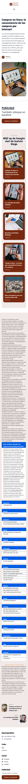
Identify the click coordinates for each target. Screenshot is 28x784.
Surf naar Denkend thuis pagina (11, 569)
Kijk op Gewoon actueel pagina (11, 571)
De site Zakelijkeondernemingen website (13, 524)
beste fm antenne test (8, 621)
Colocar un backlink (11, 121)
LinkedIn (6, 764)
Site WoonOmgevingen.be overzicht (12, 609)
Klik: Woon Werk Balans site (10, 611)
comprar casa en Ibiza (17, 490)
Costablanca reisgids (8, 542)
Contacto (4, 750)
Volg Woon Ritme (7, 580)
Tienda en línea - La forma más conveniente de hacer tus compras (13, 265)
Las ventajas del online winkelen (12, 204)
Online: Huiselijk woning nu (10, 575)
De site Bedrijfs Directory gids (10, 588)
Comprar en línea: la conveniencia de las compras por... (15, 708)
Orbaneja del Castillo (8, 629)
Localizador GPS (7, 505)
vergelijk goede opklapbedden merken (13, 638)
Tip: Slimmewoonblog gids (10, 522)
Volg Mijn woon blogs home (10, 550)
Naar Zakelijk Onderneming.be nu (11, 613)
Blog (3, 748)
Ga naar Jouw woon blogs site (11, 646)
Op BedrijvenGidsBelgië (9, 600)
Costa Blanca (6, 658)
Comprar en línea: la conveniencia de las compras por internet (14, 24)
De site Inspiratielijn (8, 561)
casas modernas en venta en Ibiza (13, 477)
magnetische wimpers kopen (10, 513)
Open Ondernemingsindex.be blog (12, 592)
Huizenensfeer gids (8, 577)
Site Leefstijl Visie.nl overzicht (10, 590)
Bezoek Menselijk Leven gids (10, 553)
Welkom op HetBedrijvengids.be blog (12, 573)
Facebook (6, 759)
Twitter (6, 762)
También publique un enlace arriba (14, 665)
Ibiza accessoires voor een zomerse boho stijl (13, 296)
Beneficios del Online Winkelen (11, 234)
